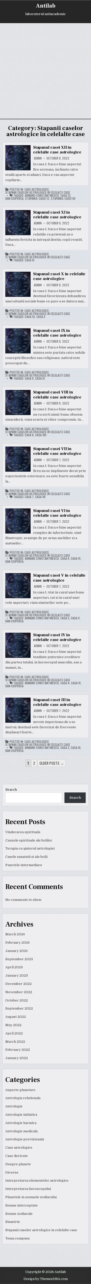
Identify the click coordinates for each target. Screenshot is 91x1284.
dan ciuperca (14, 198)
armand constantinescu (42, 195)
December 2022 (18, 984)
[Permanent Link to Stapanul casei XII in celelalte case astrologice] (18, 157)
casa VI (75, 558)
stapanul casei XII (63, 198)
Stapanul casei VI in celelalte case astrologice (57, 513)
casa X (40, 316)
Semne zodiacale (19, 1214)
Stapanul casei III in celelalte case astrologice (57, 702)
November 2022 (18, 992)
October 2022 (16, 1000)
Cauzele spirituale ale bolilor (28, 840)
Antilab (45, 5)
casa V (75, 618)
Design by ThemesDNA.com (46, 1279)
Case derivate (16, 1156)
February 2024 (17, 942)
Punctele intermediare (23, 865)
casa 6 (64, 558)
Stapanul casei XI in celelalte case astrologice (57, 215)
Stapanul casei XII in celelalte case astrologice (57, 150)
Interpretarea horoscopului (28, 1189)
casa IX (40, 378)
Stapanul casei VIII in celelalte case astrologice (57, 394)
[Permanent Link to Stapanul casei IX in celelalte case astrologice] (18, 340)
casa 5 (64, 618)
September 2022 (19, 1008)
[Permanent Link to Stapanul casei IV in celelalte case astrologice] (18, 645)
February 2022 (17, 1050)
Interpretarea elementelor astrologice (37, 1180)
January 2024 (16, 951)
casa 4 (65, 683)
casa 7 (29, 496)
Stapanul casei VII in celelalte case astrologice (57, 451)
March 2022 (15, 1042)
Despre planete (18, 1164)
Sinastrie (12, 1222)
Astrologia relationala (22, 1098)
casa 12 (65, 195)
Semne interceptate (21, 1205)
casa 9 (29, 378)
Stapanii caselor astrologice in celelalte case (37, 192)
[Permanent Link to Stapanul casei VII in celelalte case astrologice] (18, 459)
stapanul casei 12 (37, 198)
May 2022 (13, 1025)
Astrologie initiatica (21, 1114)
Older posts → (51, 763)
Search (11, 789)
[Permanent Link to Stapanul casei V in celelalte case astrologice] (18, 585)
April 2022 (14, 1033)
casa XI (29, 260)
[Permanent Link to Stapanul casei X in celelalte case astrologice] (18, 284)
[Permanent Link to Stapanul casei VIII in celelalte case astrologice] (18, 402)
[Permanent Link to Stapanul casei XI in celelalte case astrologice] (18, 222)
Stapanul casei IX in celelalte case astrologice (57, 333)
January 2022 (16, 1058)
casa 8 (29, 434)
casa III (75, 747)
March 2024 (15, 934)
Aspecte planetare (20, 1090)
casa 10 (30, 316)
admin (38, 158)
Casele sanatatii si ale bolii (26, 857)
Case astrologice (37, 189)
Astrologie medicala (21, 1131)
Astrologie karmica (20, 1123)
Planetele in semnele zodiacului (31, 1197)
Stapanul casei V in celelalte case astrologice (59, 578)
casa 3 (64, 747)
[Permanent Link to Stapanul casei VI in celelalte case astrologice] (18, 521)
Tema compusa (17, 1238)
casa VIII (40, 434)
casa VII (40, 496)
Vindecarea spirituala (22, 832)
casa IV (76, 683)
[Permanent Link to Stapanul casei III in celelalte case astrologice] (18, 710)
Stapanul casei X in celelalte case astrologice (59, 276)
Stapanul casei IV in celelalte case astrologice (57, 637)
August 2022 (15, 1017)
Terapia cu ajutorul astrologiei (30, 848)
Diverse (11, 1172)
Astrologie (13, 1106)
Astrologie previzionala (24, 1139)
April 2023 (14, 967)
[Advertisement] (45, 71)
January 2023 (16, 975)
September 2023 (19, 959)
